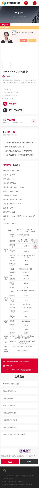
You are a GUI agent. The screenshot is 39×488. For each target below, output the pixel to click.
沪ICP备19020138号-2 (15, 481)
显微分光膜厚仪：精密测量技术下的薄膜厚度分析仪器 (20, 155)
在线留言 (16, 165)
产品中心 (5, 25)
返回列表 (9, 366)
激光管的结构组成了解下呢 (14, 147)
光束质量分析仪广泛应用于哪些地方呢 (18, 151)
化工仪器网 (13, 484)
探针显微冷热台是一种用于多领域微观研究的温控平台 (20, 142)
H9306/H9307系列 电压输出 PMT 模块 (25, 370)
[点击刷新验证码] (25, 451)
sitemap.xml (29, 484)
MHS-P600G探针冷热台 (20, 361)
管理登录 (21, 484)
